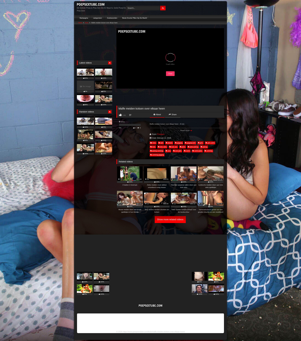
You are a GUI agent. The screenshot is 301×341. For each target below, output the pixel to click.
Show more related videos (170, 219)
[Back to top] (293, 334)
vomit (188, 151)
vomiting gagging (158, 155)
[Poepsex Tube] (90, 5)
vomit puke (198, 151)
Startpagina (83, 18)
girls (201, 143)
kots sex (174, 147)
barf (161, 143)
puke (183, 147)
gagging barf (191, 143)
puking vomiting (157, 151)
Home (80, 23)
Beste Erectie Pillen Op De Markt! (134, 18)
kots (153, 147)
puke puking (194, 147)
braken (170, 143)
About (158, 115)
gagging (179, 143)
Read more (185, 130)
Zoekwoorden (112, 18)
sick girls (178, 151)
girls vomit (211, 143)
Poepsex (160, 134)
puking (205, 147)
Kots (86, 23)
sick (169, 151)
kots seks (163, 147)
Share (174, 115)
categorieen (97, 18)
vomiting (209, 151)
